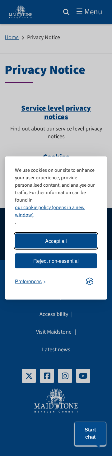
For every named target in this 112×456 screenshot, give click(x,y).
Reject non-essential (56, 260)
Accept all (56, 240)
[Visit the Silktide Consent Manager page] (89, 281)
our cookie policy (33, 207)
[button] (90, 433)
